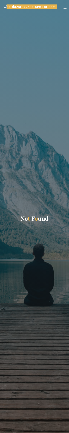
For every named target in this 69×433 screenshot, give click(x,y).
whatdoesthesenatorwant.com (30, 6)
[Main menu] (63, 7)
